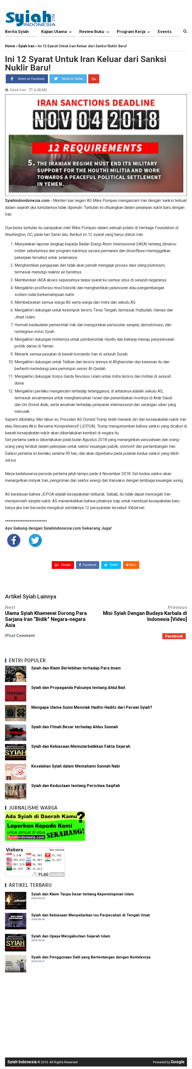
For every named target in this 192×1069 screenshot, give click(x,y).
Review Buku (91, 31)
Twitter (113, 565)
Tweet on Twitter (72, 79)
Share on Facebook (31, 79)
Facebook (89, 565)
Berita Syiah (17, 31)
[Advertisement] (96, 1012)
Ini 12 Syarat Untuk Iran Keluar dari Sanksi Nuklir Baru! (85, 63)
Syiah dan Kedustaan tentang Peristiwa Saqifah (75, 785)
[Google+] (93, 78)
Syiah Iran (18, 90)
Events (165, 31)
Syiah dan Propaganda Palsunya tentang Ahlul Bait (78, 687)
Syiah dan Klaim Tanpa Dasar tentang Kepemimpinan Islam (82, 894)
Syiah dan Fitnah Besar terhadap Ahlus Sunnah (74, 727)
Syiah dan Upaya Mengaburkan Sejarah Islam (70, 936)
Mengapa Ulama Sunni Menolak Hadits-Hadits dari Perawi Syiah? (91, 707)
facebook (174, 636)
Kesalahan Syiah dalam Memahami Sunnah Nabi (75, 766)
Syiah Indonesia (22, 1061)
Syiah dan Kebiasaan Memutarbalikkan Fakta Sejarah (80, 746)
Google (65, 565)
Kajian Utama (54, 31)
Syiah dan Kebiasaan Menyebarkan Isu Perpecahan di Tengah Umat (90, 915)
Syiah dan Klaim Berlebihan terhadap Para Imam (76, 668)
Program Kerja (131, 31)
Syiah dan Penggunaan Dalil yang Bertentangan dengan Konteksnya (90, 957)
